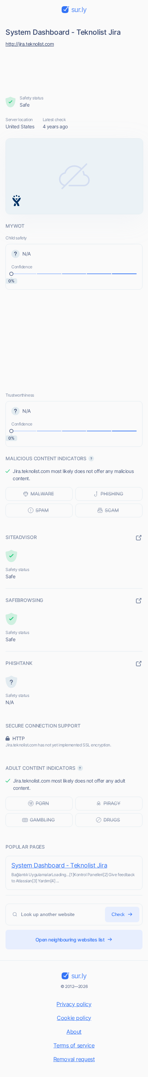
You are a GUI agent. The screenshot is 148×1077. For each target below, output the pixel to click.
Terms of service (73, 1045)
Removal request (74, 1059)
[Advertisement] (74, 69)
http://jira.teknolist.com (30, 44)
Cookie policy (74, 1017)
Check (118, 914)
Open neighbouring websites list (70, 940)
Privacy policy (73, 1004)
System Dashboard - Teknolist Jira (59, 865)
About (74, 1031)
